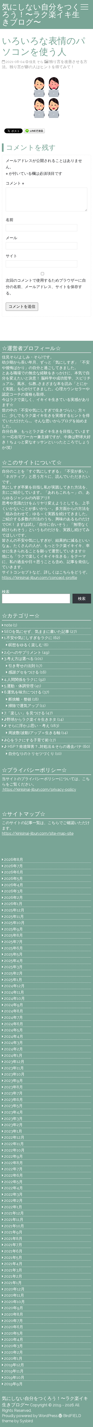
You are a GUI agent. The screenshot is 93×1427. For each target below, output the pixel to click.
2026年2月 (13, 897)
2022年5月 (13, 1182)
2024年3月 (13, 1042)
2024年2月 (13, 1049)
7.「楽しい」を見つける (24, 713)
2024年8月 (13, 1011)
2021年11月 (13, 1219)
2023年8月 (13, 1087)
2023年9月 (13, 1080)
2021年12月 (14, 1213)
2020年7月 (13, 1320)
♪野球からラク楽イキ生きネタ (30, 719)
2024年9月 (13, 1005)
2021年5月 (13, 1257)
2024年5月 (13, 1030)
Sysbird (26, 1421)
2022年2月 (13, 1200)
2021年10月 (14, 1226)
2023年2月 (13, 1125)
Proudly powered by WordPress (30, 1415)
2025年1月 (13, 979)
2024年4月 (13, 1036)
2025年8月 (13, 935)
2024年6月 (13, 1024)
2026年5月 (13, 878)
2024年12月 (14, 986)
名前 (9, 220)
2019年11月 (14, 1371)
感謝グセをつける (23, 672)
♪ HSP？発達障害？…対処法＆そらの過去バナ (43, 746)
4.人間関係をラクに (21, 679)
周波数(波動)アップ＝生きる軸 (34, 732)
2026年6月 (13, 872)
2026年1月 (13, 903)
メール (11, 238)
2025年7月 (13, 941)
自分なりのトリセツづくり (31, 753)
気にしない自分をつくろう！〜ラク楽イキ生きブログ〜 (41, 14)
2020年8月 (13, 1314)
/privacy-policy (39, 789)
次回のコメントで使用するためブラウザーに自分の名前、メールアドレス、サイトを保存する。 (46, 286)
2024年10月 (14, 998)
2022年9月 (13, 1156)
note (8, 625)
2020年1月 (13, 1358)
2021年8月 (13, 1238)
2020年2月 (13, 1352)
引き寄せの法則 (21, 666)
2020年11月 (14, 1295)
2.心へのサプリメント (22, 652)
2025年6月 (13, 948)
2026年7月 (13, 866)
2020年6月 (13, 1327)
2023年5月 (13, 1106)
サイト (11, 256)
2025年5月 (13, 954)
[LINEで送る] (34, 130)
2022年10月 (14, 1150)
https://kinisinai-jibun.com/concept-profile (39, 577)
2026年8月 (13, 859)
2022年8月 (13, 1163)
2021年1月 (13, 1282)
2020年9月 (13, 1308)
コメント (15, 183)
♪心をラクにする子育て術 (26, 740)
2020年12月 (14, 1289)
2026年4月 (13, 885)
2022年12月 (14, 1137)
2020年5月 (13, 1333)
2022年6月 (13, 1175)
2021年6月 (13, 1251)
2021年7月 (13, 1244)
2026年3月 (13, 891)
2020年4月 (13, 1339)
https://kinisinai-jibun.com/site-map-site (37, 833)
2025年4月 (13, 960)
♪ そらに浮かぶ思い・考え (27, 725)
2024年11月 (14, 992)
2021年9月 (13, 1232)
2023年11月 (14, 1068)
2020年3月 (13, 1346)
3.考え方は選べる (19, 658)
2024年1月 (13, 1055)
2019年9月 (13, 1384)
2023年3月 (13, 1118)
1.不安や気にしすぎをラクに (28, 637)
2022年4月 (13, 1188)
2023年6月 (13, 1099)
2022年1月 (13, 1207)
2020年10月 (14, 1301)
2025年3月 (13, 967)
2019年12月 (14, 1365)
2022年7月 (13, 1169)
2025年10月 (14, 922)
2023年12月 (14, 1061)
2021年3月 (13, 1270)
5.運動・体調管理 (19, 686)
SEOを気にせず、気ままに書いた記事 (36, 631)
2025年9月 (13, 929)
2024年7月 (13, 1017)
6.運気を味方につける (22, 692)
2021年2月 (13, 1276)
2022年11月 (14, 1144)
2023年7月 (13, 1093)
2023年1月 (13, 1131)
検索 (6, 591)
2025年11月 (14, 916)
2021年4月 (13, 1263)
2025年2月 (13, 973)
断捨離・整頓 (19, 699)
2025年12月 (14, 910)
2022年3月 (13, 1194)
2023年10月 (14, 1074)
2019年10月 (14, 1377)
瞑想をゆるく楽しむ (25, 645)
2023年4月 (13, 1112)
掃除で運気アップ (23, 705)
